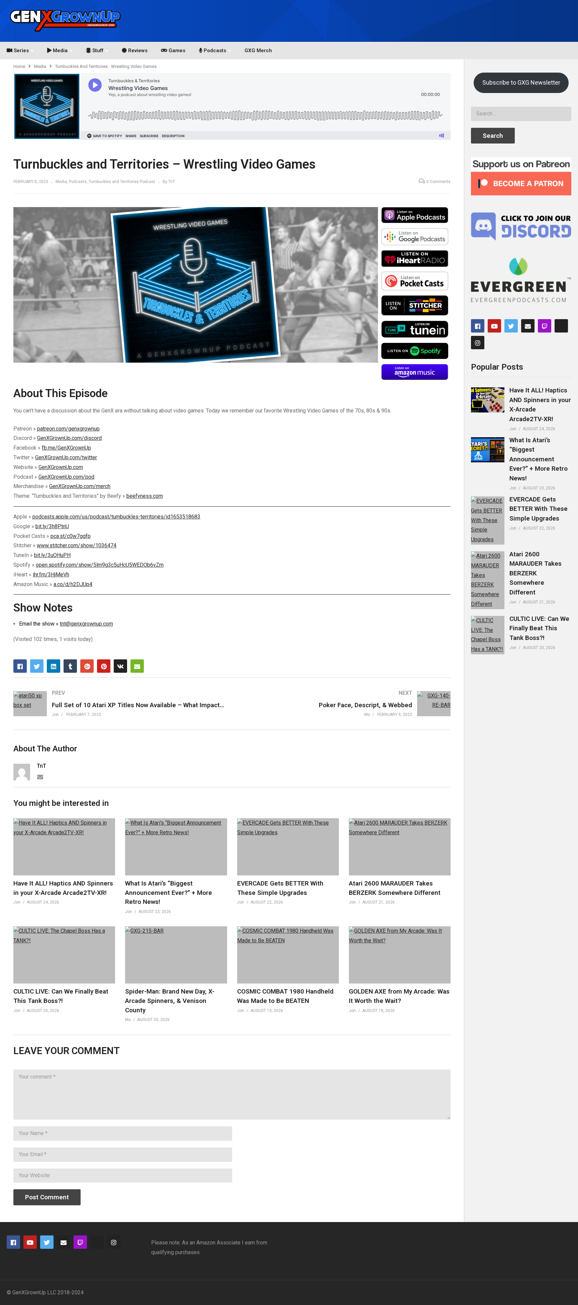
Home (19, 66)
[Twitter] (511, 326)
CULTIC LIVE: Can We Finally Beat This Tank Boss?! (539, 628)
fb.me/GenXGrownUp (66, 448)
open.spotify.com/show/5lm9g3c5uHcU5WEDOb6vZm (100, 565)
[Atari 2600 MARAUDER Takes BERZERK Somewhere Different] (487, 580)
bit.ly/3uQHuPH (52, 555)
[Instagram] (477, 342)
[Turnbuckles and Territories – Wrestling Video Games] (64, 846)
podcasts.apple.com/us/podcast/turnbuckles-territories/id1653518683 (116, 517)
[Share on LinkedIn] (53, 666)
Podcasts (78, 181)
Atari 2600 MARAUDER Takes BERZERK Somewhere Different (535, 573)
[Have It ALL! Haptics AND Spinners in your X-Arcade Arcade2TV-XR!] (487, 399)
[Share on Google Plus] (87, 666)
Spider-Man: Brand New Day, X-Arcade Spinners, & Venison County (169, 1001)
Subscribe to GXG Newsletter (521, 82)
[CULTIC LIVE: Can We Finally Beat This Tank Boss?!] (487, 635)
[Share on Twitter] (36, 666)
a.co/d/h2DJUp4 (73, 584)
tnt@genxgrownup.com (86, 624)
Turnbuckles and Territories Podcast (122, 181)
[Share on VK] (120, 666)
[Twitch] (544, 326)
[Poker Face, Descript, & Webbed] (345, 704)
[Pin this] (103, 666)
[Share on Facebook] (20, 666)
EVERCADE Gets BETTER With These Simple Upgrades (538, 508)
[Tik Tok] (561, 326)
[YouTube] (494, 326)
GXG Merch (258, 51)
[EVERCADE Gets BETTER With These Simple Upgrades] (487, 520)
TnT (41, 766)
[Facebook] (477, 326)
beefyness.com (144, 496)
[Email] (40, 776)
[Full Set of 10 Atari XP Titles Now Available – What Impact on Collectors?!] (119, 704)
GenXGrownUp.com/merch (79, 486)
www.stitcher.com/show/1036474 (76, 545)
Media (40, 66)
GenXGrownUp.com (60, 467)
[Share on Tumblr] (70, 666)
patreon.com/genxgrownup (68, 429)
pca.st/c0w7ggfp (71, 536)
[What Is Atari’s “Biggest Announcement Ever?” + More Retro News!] (487, 449)
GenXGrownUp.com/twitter (66, 457)
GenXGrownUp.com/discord (69, 438)
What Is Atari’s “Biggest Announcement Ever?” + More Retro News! (168, 892)
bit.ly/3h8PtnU (52, 526)
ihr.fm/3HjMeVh (51, 574)
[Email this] (137, 666)
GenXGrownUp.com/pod (66, 477)
